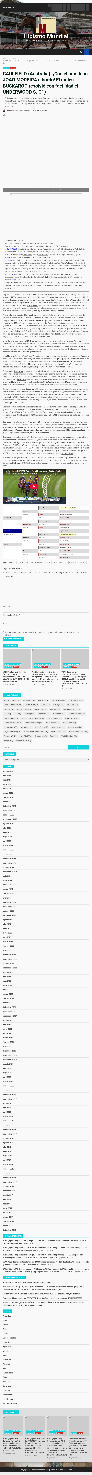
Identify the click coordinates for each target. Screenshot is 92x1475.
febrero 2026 (8, 797)
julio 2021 (7, 1025)
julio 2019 (7, 1108)
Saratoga (10, 736)
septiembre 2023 (10, 915)
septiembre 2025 (10, 819)
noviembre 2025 (9, 810)
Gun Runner (11, 718)
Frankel (55, 709)
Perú (5, 1368)
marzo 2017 (8, 1217)
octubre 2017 (8, 1186)
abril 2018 (7, 1160)
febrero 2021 (8, 1042)
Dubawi (9, 709)
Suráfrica (7, 1386)
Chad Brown (76, 700)
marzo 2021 (8, 1038)
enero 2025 (7, 854)
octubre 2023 (8, 911)
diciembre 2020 (9, 1051)
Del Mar (72, 705)
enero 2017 (7, 1226)
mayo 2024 (7, 880)
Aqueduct (29, 700)
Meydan (26, 727)
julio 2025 (7, 828)
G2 (7, 714)
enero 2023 (7, 950)
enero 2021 (7, 1046)
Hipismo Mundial (46, 36)
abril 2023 (7, 937)
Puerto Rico (8, 1373)
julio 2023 (7, 924)
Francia (73, 1433)
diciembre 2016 (9, 1230)
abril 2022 (7, 990)
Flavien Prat (24, 709)
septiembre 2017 (10, 1191)
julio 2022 (7, 977)
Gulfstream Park (76, 714)
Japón (5, 1355)
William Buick (23, 740)
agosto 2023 (8, 920)
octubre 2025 (8, 815)
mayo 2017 (7, 1208)
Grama (42, 246)
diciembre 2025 (9, 806)
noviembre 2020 (9, 1055)
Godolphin (44, 714)
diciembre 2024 (9, 859)
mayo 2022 (7, 985)
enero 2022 (7, 1003)
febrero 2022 (8, 998)
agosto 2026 (8, 771)
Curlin (46, 705)
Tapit (54, 736)
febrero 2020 (8, 1086)
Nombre (7, 606)
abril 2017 (7, 1213)
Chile (5, 1329)
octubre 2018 (8, 1138)
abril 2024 (7, 885)
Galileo (61, 249)
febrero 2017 (8, 1221)
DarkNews (54, 1470)
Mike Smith (41, 727)
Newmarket (58, 727)
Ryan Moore (58, 731)
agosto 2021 (8, 1020)
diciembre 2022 (9, 955)
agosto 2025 (8, 824)
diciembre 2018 (9, 1129)
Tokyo (8, 740)
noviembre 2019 (9, 1099)
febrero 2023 (8, 946)
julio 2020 (7, 1068)
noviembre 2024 (9, 863)
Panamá (6, 1364)
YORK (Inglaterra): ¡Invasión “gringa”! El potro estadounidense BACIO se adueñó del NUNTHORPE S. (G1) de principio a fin (17, 659)
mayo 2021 (7, 1029)
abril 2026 (7, 789)
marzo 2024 (8, 889)
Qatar (5, 1377)
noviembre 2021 (9, 1011)
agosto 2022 (8, 972)
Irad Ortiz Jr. (72, 718)
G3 (17, 714)
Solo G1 (71, 562)
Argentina (7, 1316)
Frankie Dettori (71, 709)
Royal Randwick (12, 731)
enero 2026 (7, 802)
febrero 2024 (8, 893)
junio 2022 (7, 981)
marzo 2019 (8, 1116)
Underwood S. (69, 320)
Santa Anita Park (78, 731)
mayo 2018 (7, 1156)
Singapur (6, 1382)
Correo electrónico (11, 615)
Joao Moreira (43, 255)
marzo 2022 (8, 994)
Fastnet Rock (42, 249)
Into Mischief (54, 718)
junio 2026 (7, 780)
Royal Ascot (75, 727)
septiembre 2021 (10, 1016)
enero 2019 (7, 1125)
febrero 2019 (8, 1121)
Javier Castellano (33, 722)
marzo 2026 (8, 793)
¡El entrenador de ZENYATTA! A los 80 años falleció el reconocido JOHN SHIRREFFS (47, 1298)
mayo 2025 (7, 837)
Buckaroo (29, 302)
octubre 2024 (8, 867)
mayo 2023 (7, 933)
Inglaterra (8, 666)
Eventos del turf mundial (13, 664)
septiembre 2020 (10, 1060)
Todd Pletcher (69, 736)
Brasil (5, 1325)
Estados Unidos (9, 1338)
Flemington (40, 709)
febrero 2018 (8, 1169)
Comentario (8, 576)
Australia (6, 68)
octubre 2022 (8, 963)
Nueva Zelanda (9, 1360)
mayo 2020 (7, 1073)
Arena (43, 700)
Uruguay (6, 1390)
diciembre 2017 (9, 1178)
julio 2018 (7, 1147)
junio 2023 (7, 928)
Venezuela (7, 1395)
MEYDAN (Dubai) (10, 1403)
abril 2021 (7, 1033)
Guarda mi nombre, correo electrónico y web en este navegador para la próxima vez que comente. (42, 633)
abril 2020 (7, 1077)
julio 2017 (7, 1199)
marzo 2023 (8, 942)
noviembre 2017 (9, 1182)
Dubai (5, 1333)
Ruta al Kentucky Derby (36, 731)
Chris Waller (27, 255)
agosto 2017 (8, 1195)
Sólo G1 (13, 68)
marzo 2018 (8, 1164)
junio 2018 (7, 1151)
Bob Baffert (58, 700)
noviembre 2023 (9, 907)
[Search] (81, 52)
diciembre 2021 (9, 1007)
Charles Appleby (12, 705)
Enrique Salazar (12, 111)
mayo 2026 (7, 784)
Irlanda (6, 1351)
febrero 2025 (8, 850)
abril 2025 (7, 841)
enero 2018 (7, 1173)
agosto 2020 (8, 1064)
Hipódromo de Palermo (32, 718)
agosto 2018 (8, 1143)
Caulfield (16, 243)
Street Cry (41, 736)
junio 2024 (7, 876)
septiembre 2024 (10, 872)
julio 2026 (7, 775)
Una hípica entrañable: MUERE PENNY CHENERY (34, 1282)
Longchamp (11, 727)
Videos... (86, 52)
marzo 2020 (8, 1081)
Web (5, 623)
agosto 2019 (8, 1103)
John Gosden (53, 722)
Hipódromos (8, 1399)
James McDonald (13, 722)
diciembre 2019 (9, 1095)
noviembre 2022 (9, 959)
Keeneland (69, 722)
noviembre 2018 (9, 1134)
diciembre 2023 (9, 902)
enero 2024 (7, 898)
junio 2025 (7, 832)
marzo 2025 (8, 845)
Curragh (58, 705)
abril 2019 (7, 1112)
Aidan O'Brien (12, 700)
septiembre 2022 (10, 968)
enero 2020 (7, 1090)
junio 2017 (7, 1204)
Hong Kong (7, 1342)
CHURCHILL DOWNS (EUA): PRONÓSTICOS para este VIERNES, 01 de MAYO (49, 1294)
